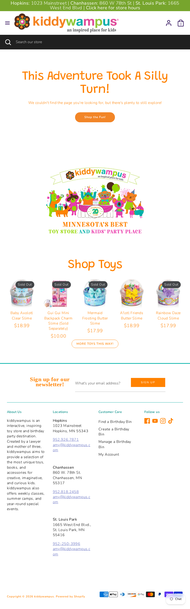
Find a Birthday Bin (115, 421)
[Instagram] (163, 421)
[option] (95, 199)
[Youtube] (155, 421)
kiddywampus (44, 596)
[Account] (168, 20)
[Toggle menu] (7, 23)
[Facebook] (147, 421)
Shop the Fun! (95, 117)
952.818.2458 (66, 491)
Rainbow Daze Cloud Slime (168, 315)
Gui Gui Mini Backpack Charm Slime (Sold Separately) (58, 320)
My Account (108, 454)
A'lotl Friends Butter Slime (131, 315)
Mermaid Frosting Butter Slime (95, 318)
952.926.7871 (66, 439)
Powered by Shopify (70, 596)
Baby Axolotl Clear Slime (21, 315)
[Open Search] (7, 42)
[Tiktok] (171, 421)
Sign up (148, 382)
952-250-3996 (66, 543)
